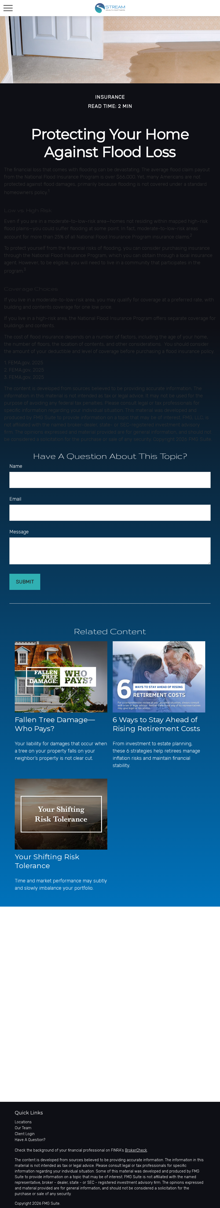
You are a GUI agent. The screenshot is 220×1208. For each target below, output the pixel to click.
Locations (23, 1122)
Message (19, 532)
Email (15, 499)
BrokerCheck (136, 1150)
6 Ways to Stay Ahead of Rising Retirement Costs (156, 724)
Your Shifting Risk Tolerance (47, 861)
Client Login (25, 1134)
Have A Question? (30, 1140)
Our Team (23, 1128)
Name (15, 466)
